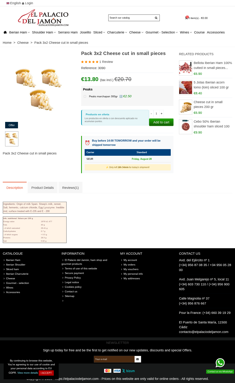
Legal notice (72, 282)
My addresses (132, 278)
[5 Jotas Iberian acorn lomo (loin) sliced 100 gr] (185, 87)
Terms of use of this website (81, 268)
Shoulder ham (42, 32)
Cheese (135, 32)
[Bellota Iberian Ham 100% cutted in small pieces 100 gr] (185, 68)
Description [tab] (14, 188)
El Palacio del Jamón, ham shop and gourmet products (84, 262)
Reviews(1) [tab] (70, 188)
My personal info (133, 273)
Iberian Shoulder (15, 264)
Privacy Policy (73, 277)
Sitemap (69, 296)
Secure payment (74, 273)
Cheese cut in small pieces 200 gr (208, 104)
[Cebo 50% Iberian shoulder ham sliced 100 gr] (185, 126)
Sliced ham (12, 269)
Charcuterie (115, 32)
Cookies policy (73, 286)
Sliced (97, 32)
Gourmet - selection (160, 32)
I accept (46, 373)
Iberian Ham (18, 32)
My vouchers (131, 269)
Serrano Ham (68, 32)
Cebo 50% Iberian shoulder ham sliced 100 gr (211, 126)
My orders (129, 264)
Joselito (85, 32)
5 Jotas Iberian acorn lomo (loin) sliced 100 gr (211, 85)
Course (199, 32)
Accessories (216, 32)
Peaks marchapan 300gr (103, 96)
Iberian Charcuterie (17, 273)
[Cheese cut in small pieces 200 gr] (185, 107)
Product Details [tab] (42, 188)
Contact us (71, 291)
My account (130, 260)
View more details (27, 372)
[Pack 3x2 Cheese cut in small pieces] (39, 126)
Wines (184, 32)
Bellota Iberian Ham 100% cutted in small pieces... (213, 65)
